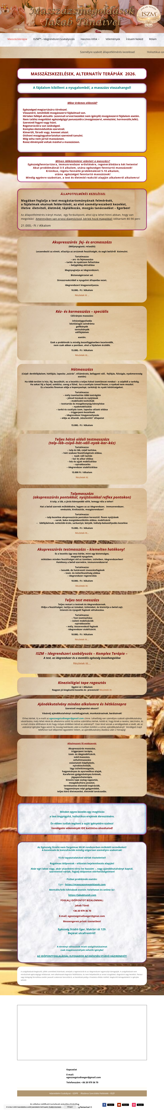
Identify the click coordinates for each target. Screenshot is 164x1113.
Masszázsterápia (17, 39)
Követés (111, 1105)
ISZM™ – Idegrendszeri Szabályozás (54, 39)
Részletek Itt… (82, 533)
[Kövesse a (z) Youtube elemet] (119, 1105)
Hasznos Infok (89, 39)
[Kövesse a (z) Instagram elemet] (134, 1105)
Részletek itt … (82, 295)
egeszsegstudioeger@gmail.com (66, 718)
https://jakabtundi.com (82, 895)
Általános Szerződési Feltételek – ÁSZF (98, 1094)
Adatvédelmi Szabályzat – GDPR (63, 1094)
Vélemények (113, 39)
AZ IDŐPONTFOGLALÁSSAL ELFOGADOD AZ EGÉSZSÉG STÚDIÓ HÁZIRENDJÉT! (82, 956)
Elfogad (70, 1107)
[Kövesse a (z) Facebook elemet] (104, 1105)
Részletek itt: (105, 689)
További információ (55, 1107)
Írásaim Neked (134, 39)
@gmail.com (94, 1077)
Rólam (153, 39)
